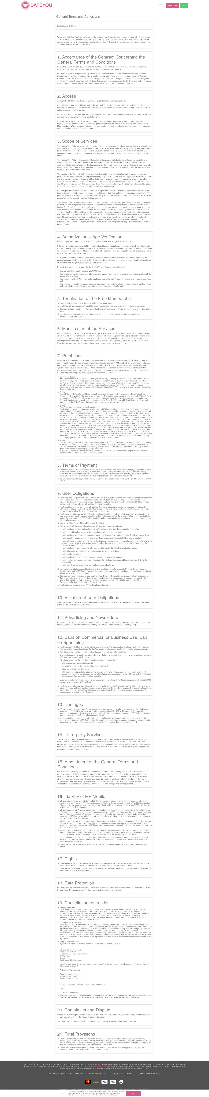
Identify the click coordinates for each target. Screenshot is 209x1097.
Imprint (106, 1073)
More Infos (114, 1095)
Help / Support (80, 1073)
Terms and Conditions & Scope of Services (142, 1073)
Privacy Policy (117, 1073)
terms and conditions (98, 1066)
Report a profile (95, 1073)
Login (184, 5)
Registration (172, 5)
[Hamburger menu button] (161, 5)
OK (133, 1093)
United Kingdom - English (62, 1073)
